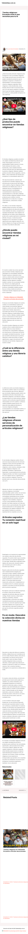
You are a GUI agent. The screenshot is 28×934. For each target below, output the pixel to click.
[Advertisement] (14, 33)
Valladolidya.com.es (8, 3)
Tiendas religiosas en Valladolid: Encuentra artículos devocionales (14, 850)
